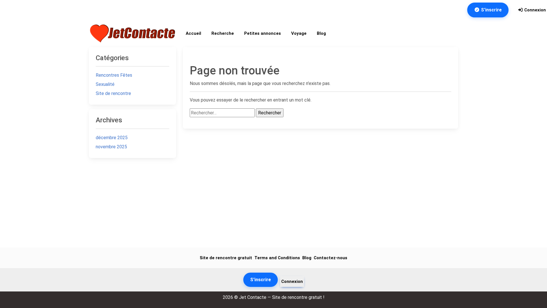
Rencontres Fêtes (114, 75)
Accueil (193, 33)
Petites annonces (262, 33)
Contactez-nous (330, 257)
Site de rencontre (113, 93)
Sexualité (105, 84)
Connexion (534, 10)
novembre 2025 (111, 146)
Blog (321, 33)
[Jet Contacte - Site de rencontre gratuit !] (133, 33)
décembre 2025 (112, 137)
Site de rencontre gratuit (226, 257)
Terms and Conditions (277, 257)
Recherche (222, 33)
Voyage (299, 33)
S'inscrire (491, 10)
